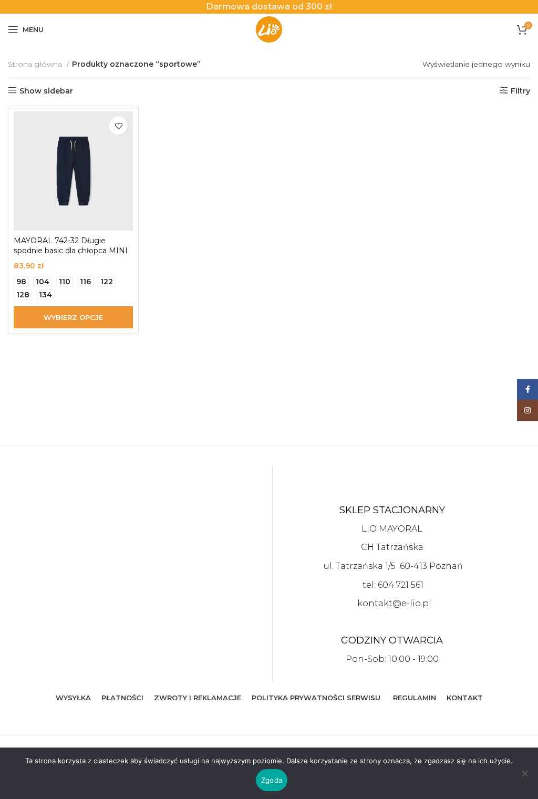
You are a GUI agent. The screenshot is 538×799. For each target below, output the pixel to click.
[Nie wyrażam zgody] (525, 779)
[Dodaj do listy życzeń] (118, 126)
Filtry (520, 90)
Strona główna (36, 64)
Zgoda (271, 780)
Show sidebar (46, 90)
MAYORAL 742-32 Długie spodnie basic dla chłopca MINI (71, 246)
